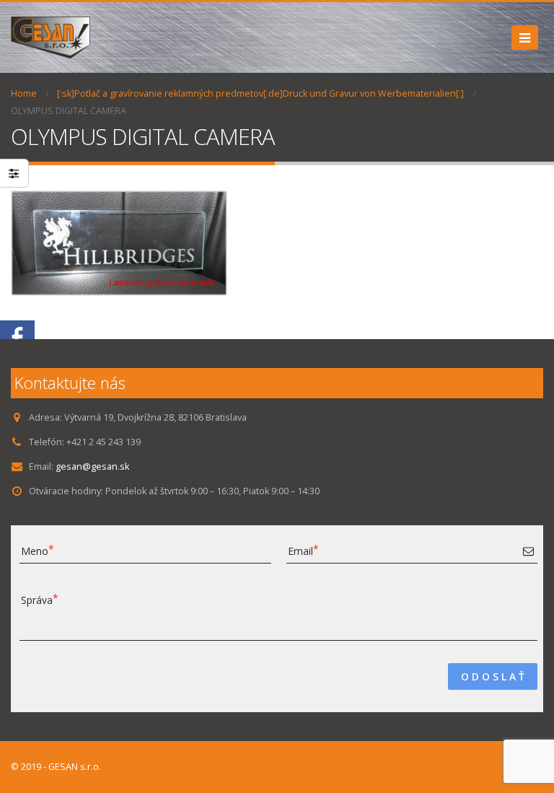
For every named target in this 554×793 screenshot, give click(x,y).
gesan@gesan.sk (92, 466)
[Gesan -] (50, 37)
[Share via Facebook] (17, 336)
